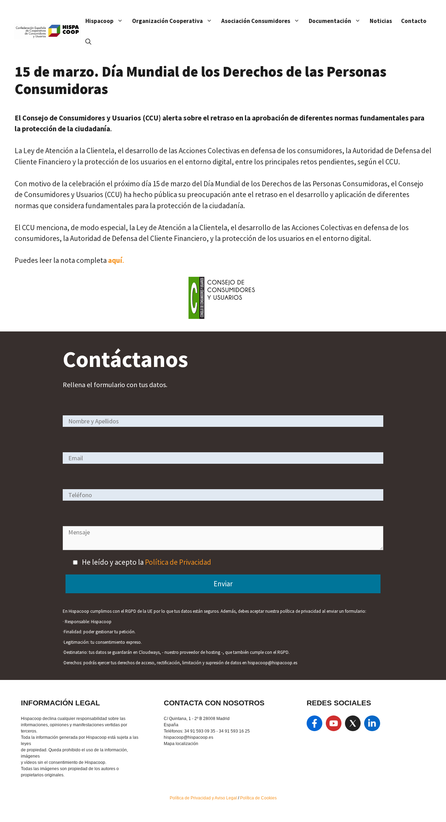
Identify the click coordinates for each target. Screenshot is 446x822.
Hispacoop (99, 21)
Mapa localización (181, 743)
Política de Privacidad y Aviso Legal (204, 798)
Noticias (381, 21)
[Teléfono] (223, 494)
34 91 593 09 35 (199, 731)
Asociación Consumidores (255, 21)
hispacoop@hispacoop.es (188, 737)
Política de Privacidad (178, 562)
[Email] (223, 457)
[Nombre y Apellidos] (223, 420)
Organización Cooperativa (167, 21)
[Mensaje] (223, 547)
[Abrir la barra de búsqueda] (88, 41)
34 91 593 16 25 (234, 731)
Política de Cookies (258, 798)
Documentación (330, 21)
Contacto (413, 21)
